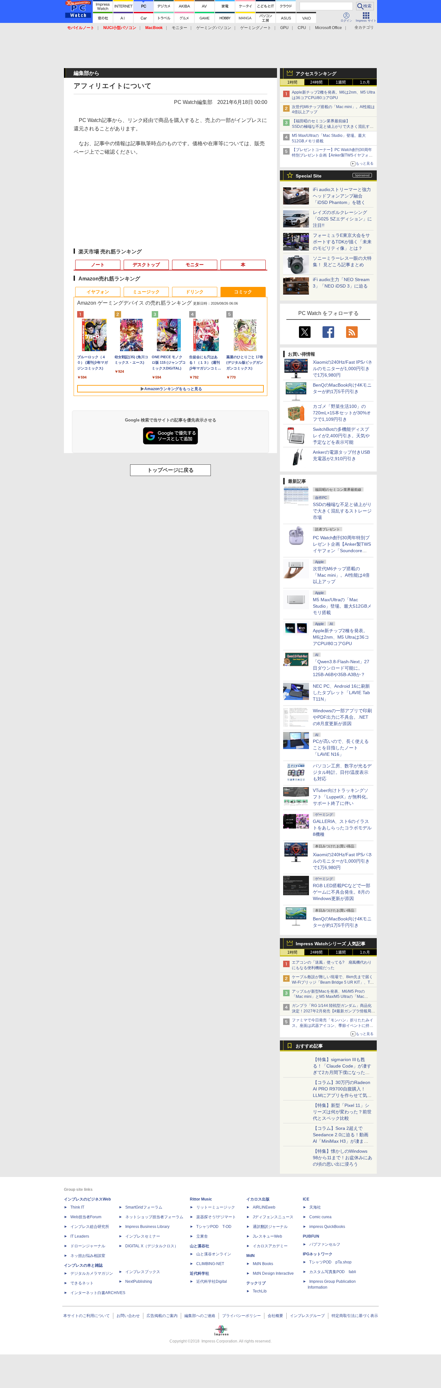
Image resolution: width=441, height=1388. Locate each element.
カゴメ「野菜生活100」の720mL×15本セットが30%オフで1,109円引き (342, 413)
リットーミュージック (215, 1207)
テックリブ (256, 1283)
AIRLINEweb (264, 1207)
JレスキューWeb (267, 1236)
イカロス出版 (258, 1199)
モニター (179, 27)
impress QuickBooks (327, 1226)
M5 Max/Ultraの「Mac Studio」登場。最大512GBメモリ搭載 (342, 606)
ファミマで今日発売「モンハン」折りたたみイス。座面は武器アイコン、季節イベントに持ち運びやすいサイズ (332, 1025)
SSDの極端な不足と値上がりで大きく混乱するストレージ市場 (342, 511)
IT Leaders (79, 1236)
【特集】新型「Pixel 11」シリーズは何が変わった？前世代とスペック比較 (342, 1112)
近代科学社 (199, 1273)
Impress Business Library (147, 1226)
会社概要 (275, 1315)
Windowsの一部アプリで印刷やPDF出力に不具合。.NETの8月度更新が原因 (342, 717)
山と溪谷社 (199, 1246)
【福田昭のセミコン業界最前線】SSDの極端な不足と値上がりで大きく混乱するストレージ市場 (333, 126)
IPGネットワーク (318, 1254)
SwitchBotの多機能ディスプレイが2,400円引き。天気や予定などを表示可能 (341, 436)
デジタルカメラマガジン (91, 1273)
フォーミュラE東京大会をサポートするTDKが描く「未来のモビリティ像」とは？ (342, 242)
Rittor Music (201, 1199)
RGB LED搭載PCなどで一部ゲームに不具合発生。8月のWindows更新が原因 (341, 892)
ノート (98, 264)
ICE (306, 1199)
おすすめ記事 (309, 1046)
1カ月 (365, 82)
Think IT (77, 1207)
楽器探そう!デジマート (216, 1217)
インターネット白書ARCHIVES (97, 1293)
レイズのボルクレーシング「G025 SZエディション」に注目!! (342, 219)
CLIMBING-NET (210, 1263)
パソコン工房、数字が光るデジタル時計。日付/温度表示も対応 (342, 772)
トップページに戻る (170, 470)
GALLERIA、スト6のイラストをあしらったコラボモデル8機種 (342, 828)
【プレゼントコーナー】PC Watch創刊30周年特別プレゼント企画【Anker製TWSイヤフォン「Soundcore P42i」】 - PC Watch (332, 155)
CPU (302, 27)
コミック (243, 291)
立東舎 (202, 1236)
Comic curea (320, 1217)
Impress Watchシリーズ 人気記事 (330, 943)
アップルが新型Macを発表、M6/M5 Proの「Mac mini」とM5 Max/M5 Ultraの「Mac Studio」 (328, 997)
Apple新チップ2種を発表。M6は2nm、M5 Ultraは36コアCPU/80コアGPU (341, 637)
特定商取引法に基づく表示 (355, 1315)
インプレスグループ (307, 1315)
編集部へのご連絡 (199, 1315)
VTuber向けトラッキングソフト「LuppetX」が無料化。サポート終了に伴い (342, 797)
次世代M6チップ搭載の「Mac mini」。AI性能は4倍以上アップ (341, 575)
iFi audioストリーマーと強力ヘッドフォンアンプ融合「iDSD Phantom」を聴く (342, 196)
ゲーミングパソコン (213, 27)
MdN (250, 1255)
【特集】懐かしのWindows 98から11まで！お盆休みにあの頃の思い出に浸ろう (342, 1158)
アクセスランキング (316, 73)
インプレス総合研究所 (89, 1226)
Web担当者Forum (85, 1217)
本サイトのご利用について (86, 1315)
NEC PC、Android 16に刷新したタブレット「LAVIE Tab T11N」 (341, 693)
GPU (284, 27)
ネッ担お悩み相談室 (87, 1255)
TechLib (260, 1291)
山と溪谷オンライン (213, 1254)
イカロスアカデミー (270, 1246)
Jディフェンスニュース (273, 1217)
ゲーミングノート (255, 27)
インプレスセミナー (142, 1236)
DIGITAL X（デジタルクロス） (151, 1246)
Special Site (309, 175)
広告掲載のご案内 (162, 1315)
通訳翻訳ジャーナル (270, 1226)
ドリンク (195, 291)
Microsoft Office (328, 27)
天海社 (315, 1207)
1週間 (341, 82)
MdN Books (263, 1263)
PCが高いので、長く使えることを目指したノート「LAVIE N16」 (341, 748)
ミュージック (146, 291)
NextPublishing (138, 1281)
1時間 (292, 82)
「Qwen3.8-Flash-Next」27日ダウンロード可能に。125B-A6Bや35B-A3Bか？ (341, 668)
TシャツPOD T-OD (213, 1226)
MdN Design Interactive (273, 1273)
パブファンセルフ (324, 1244)
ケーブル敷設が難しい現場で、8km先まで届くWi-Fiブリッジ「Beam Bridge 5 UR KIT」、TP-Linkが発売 (333, 982)
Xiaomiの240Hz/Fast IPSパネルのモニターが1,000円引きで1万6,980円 (342, 369)
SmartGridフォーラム (143, 1207)
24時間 (316, 82)
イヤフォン (98, 291)
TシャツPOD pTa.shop (330, 1262)
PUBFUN (311, 1236)
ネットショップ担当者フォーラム (154, 1217)
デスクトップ (146, 264)
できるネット (82, 1283)
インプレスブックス (142, 1272)
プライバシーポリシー (241, 1315)
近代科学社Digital (211, 1281)
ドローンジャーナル (87, 1246)
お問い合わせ (128, 1315)
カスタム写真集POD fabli (332, 1272)
